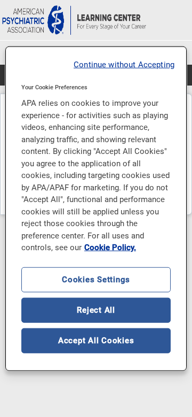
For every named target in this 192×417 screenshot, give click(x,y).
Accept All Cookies (96, 340)
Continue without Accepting (124, 65)
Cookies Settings (96, 279)
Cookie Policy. (110, 247)
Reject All (96, 309)
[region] (96, 209)
